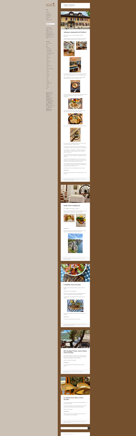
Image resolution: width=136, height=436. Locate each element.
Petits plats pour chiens (50, 68)
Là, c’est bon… (48, 12)
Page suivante (89, 428)
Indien (52, 100)
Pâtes (47, 67)
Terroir (50, 107)
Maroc (53, 101)
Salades (48, 60)
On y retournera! (49, 51)
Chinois (47, 94)
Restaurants (47, 47)
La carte (47, 11)
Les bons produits (48, 14)
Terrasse (47, 107)
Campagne (51, 93)
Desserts (48, 81)
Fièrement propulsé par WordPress (68, 434)
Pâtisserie (48, 71)
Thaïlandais (47, 108)
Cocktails (50, 94)
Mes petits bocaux (49, 65)
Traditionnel (49, 109)
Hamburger (47, 100)
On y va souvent (49, 54)
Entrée (47, 58)
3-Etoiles (47, 92)
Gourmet (48, 99)
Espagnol (47, 96)
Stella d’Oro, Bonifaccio (49, 31)
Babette (70, 258)
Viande (48, 84)
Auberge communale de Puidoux (75, 32)
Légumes (48, 75)
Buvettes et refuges (48, 43)
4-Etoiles (49, 92)
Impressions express (49, 50)
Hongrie (50, 100)
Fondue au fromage (49, 97)
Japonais (52, 101)
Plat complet (48, 57)
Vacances (47, 110)
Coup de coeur (48, 95)
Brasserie (47, 93)
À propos (47, 18)
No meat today (49, 61)
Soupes (48, 77)
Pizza (47, 104)
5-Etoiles (52, 92)
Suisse (49, 105)
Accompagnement (49, 82)
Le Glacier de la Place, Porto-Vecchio (74, 398)
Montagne (50, 102)
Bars (46, 44)
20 (78, 428)
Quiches (48, 64)
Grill (51, 99)
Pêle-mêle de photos (49, 15)
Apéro (47, 70)
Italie (47, 101)
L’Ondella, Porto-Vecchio (49, 33)
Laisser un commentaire (70, 325)
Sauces (47, 85)
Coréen (51, 94)
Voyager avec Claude (49, 19)
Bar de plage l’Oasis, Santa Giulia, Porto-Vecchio (75, 352)
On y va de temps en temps (50, 53)
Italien (49, 101)
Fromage (48, 74)
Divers (47, 88)
